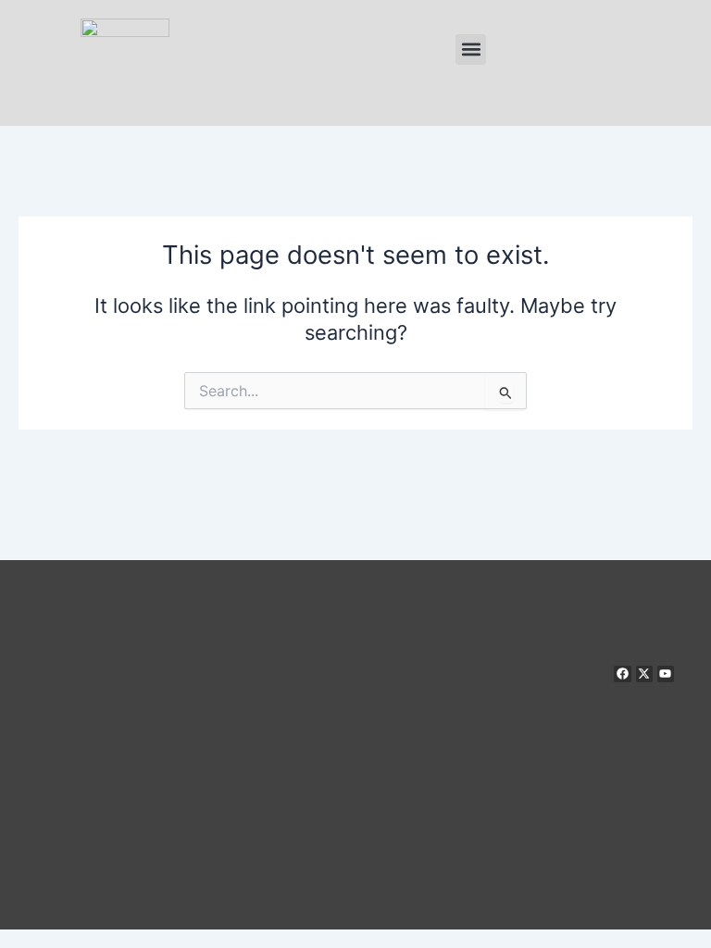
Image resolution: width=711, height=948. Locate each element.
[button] (470, 49)
